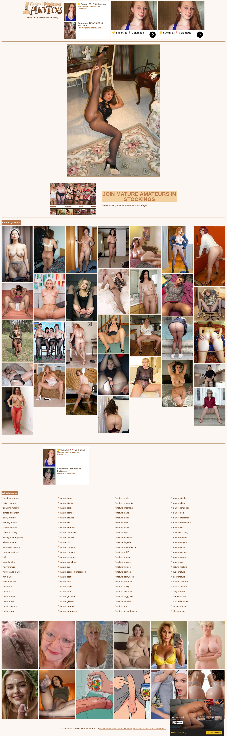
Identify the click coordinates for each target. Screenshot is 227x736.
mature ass (8, 601)
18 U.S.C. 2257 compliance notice (149, 728)
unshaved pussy (180, 532)
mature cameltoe (67, 532)
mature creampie (67, 557)
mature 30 (7, 586)
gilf (4, 557)
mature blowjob (66, 517)
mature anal (8, 596)
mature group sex (67, 611)
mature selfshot (123, 601)
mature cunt (64, 567)
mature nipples (123, 567)
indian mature (9, 581)
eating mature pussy (12, 537)
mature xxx (177, 562)
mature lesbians (123, 537)
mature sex (121, 606)
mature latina (122, 527)
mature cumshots (67, 562)
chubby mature (10, 522)
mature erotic (65, 577)
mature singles (179, 498)
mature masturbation (126, 547)
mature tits (177, 527)
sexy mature (178, 591)
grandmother (9, 562)
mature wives (178, 557)
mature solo (177, 512)
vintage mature (179, 606)
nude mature (178, 572)
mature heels (122, 498)
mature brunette (66, 527)
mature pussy (122, 586)
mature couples (66, 552)
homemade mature (12, 572)
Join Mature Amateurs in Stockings (139, 196)
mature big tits (65, 503)
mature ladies (122, 517)
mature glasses (66, 601)
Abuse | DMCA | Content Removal (115, 728)
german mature (10, 552)
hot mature (8, 577)
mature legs (121, 532)
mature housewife (124, 503)
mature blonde (66, 512)
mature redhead (123, 591)
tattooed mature (179, 601)
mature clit (64, 542)
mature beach (65, 498)
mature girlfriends (67, 596)
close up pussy (9, 532)
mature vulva (178, 547)
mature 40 (7, 591)
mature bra (64, 522)
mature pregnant (123, 581)
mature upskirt (179, 537)
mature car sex (66, 537)
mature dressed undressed (72, 572)
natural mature (179, 567)
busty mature (9, 517)
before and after (10, 512)
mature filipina (65, 586)
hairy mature (8, 567)
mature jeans (122, 512)
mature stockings (180, 517)
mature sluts (178, 503)
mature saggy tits (124, 596)
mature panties (123, 572)
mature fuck (64, 591)
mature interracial (124, 508)
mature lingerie (123, 542)
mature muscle (123, 562)
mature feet (64, 581)
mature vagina (179, 542)
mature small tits (180, 508)
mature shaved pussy (126, 611)
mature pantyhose (124, 577)
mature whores (179, 552)
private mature (179, 586)
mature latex (121, 522)
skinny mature (178, 596)
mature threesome (181, 522)
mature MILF (122, 552)
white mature (178, 611)
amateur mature (10, 498)
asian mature (9, 503)
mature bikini (65, 508)
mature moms (122, 557)
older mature (178, 577)
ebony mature (9, 542)
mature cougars (66, 547)
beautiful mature (10, 508)
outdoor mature (179, 581)
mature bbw (8, 611)
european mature (11, 547)
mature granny (66, 606)
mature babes (9, 606)
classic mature (9, 527)
